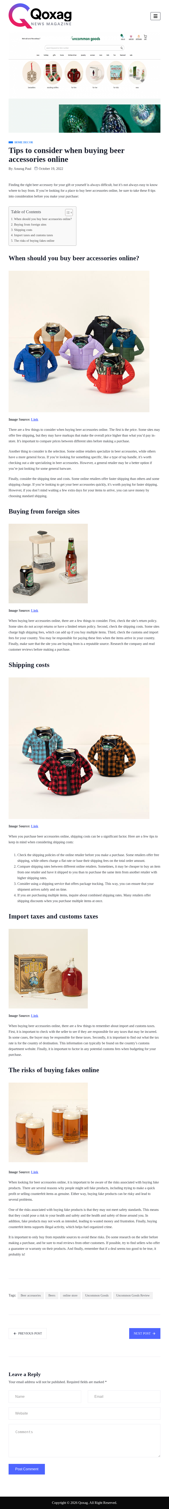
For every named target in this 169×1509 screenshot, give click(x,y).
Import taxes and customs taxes (33, 235)
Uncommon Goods (96, 1295)
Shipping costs (23, 230)
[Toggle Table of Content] (67, 212)
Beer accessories (31, 1295)
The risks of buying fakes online (34, 240)
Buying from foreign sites (30, 224)
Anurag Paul (22, 169)
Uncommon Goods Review (133, 1295)
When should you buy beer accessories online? (43, 219)
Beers (51, 1295)
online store (70, 1295)
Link (34, 419)
